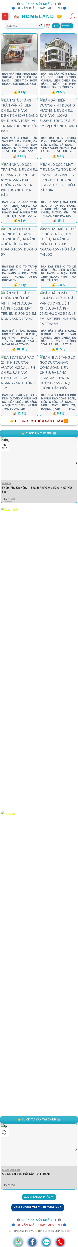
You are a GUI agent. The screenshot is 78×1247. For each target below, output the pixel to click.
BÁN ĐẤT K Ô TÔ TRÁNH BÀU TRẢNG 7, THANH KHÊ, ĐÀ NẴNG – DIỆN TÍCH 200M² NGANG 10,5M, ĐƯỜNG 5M (19, 273)
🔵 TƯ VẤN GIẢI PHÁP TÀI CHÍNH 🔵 (39, 8)
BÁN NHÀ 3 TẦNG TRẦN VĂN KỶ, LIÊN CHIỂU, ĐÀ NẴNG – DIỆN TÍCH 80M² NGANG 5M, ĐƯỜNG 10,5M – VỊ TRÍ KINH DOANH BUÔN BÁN (19, 145)
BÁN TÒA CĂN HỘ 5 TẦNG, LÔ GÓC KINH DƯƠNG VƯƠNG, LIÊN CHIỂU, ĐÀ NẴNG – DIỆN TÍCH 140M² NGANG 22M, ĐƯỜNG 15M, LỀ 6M (58, 80)
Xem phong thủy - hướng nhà (38, 1207)
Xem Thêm (9, 499)
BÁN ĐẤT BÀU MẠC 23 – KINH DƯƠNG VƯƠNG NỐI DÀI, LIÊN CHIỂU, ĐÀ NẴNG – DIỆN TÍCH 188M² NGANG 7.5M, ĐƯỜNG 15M (19, 402)
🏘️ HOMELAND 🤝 (38, 16)
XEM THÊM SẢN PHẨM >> (39, 1197)
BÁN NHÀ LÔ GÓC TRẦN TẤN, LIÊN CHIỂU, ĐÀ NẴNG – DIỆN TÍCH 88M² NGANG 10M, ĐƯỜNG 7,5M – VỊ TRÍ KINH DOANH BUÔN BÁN (19, 209)
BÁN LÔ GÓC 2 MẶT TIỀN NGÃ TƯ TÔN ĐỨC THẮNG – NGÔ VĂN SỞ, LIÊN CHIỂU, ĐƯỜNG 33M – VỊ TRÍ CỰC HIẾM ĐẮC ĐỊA (58, 209)
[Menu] (5, 16)
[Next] (76, 470)
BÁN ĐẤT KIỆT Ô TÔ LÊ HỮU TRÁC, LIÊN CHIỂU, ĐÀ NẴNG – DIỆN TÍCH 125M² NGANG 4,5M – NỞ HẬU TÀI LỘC (58, 273)
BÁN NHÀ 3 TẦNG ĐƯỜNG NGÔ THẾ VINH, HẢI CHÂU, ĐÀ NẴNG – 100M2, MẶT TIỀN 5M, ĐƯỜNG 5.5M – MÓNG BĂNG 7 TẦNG (19, 337)
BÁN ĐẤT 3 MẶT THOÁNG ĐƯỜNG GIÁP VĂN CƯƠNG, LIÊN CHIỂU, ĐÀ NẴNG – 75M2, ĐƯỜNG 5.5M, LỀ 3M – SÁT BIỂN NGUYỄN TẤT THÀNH (58, 337)
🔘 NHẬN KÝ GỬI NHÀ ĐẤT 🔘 (39, 3)
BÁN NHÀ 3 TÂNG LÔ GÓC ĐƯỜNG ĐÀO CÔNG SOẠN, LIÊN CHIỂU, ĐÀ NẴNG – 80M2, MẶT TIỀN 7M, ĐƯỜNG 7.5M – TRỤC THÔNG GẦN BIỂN (58, 402)
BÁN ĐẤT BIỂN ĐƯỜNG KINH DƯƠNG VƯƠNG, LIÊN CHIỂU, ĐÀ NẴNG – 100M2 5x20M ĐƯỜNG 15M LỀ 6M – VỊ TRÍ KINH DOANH (58, 145)
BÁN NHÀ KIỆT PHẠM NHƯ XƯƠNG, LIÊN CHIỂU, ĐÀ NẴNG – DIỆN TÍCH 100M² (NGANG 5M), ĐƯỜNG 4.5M (19, 78)
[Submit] (41, 25)
